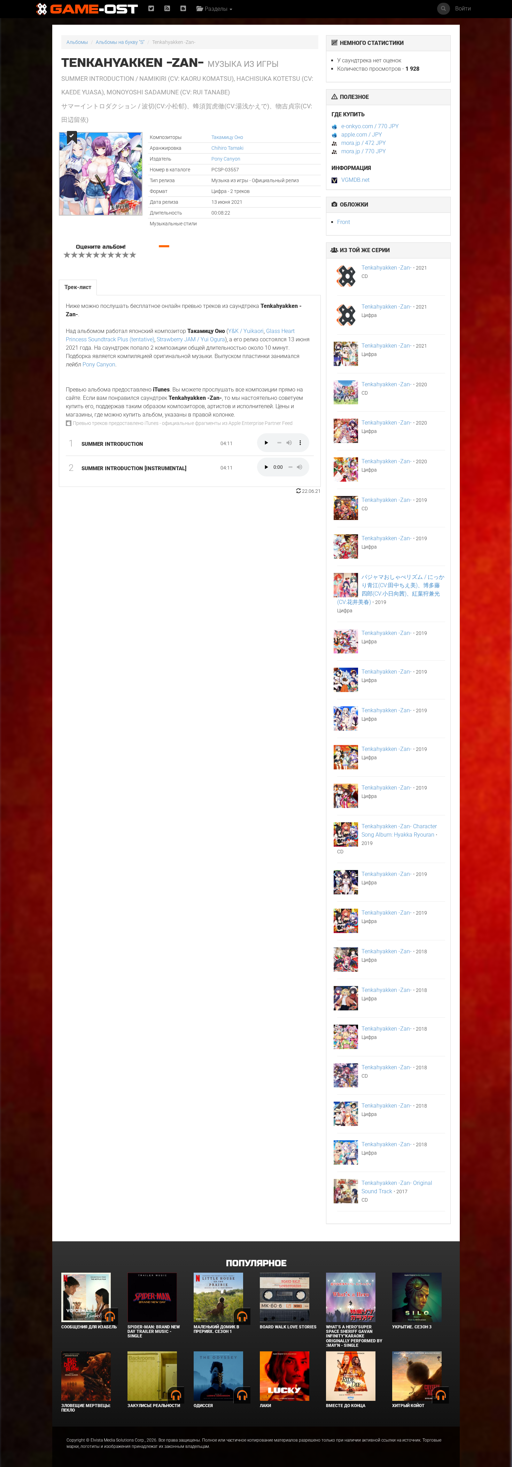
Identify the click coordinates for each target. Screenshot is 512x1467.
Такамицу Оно (227, 137)
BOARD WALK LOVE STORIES (288, 1327)
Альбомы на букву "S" (120, 42)
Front (343, 222)
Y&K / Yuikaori (246, 331)
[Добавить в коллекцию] (71, 137)
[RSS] (167, 9)
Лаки (265, 1405)
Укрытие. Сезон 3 (412, 1327)
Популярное (256, 1263)
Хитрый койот (408, 1405)
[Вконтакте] (183, 9)
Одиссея (203, 1405)
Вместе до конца (345, 1405)
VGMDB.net (355, 180)
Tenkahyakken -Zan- (387, 267)
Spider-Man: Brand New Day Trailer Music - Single (153, 1331)
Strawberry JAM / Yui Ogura (191, 339)
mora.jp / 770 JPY (363, 151)
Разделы (215, 9)
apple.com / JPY (361, 134)
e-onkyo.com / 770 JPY (370, 126)
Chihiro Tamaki (227, 148)
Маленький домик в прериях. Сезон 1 (216, 1329)
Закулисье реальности (153, 1405)
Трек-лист (77, 287)
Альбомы (77, 42)
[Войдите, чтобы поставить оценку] (67, 255)
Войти (463, 8)
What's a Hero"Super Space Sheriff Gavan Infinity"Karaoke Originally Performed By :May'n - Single (354, 1336)
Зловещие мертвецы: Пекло (86, 1408)
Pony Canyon (225, 159)
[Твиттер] (151, 9)
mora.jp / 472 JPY (363, 143)
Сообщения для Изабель (89, 1327)
